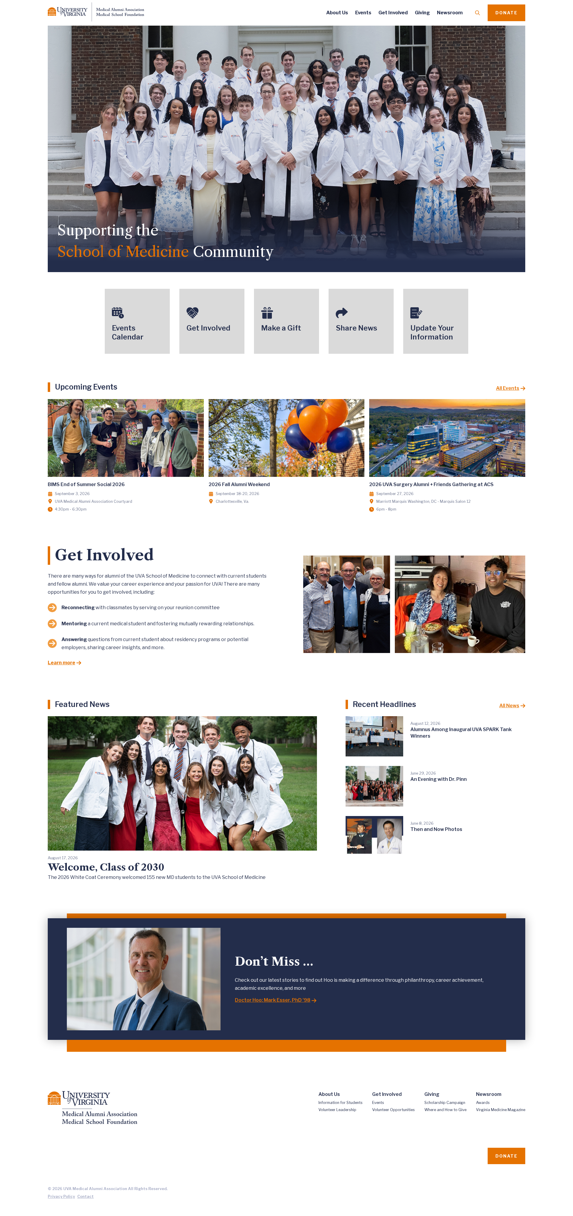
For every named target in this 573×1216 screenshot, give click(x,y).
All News (509, 705)
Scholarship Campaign (444, 1102)
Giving (422, 12)
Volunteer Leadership (337, 1110)
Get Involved (393, 12)
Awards (483, 1102)
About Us (337, 12)
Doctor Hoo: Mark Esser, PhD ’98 (272, 1000)
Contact (85, 1196)
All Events (507, 388)
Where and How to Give (445, 1110)
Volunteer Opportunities (393, 1110)
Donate (506, 12)
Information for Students (340, 1102)
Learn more (61, 663)
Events (363, 12)
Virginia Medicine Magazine (500, 1110)
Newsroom (450, 12)
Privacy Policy (61, 1196)
